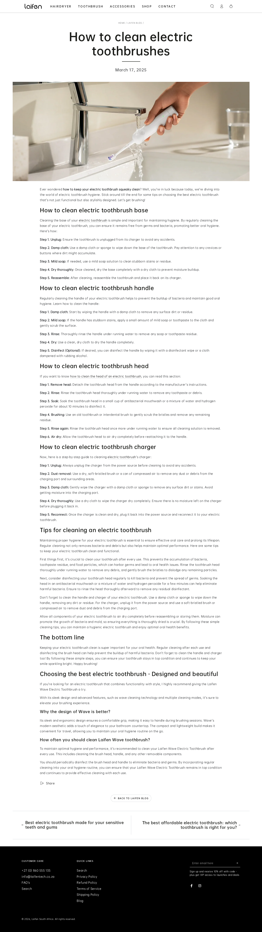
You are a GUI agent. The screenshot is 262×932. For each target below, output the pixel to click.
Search (27, 889)
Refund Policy (87, 882)
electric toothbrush (93, 220)
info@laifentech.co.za (38, 877)
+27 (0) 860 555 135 (36, 870)
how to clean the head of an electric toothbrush (105, 376)
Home (121, 23)
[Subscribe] (238, 863)
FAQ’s (26, 882)
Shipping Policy (88, 895)
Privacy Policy (87, 877)
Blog (80, 901)
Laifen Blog (135, 23)
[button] (212, 6)
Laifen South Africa (43, 919)
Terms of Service (89, 889)
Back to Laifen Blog (133, 798)
